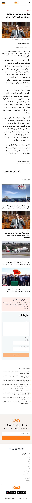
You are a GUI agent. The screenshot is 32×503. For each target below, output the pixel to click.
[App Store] (21, 492)
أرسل (16, 437)
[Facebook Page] (22, 449)
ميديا (29, 463)
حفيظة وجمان (20, 43)
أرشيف (29, 482)
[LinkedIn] (13, 449)
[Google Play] (11, 492)
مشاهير (28, 466)
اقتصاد (29, 457)
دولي (29, 468)
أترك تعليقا (16, 355)
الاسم (27, 340)
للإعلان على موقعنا (26, 476)
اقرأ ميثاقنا (26, 308)
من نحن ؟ (28, 473)
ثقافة (29, 461)
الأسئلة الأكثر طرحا (26, 474)
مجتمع (29, 459)
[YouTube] (16, 449)
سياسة (28, 10)
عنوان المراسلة (24, 346)
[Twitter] (19, 449)
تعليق (27, 321)
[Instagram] (10, 449)
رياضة (29, 464)
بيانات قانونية (27, 478)
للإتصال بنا (28, 480)
